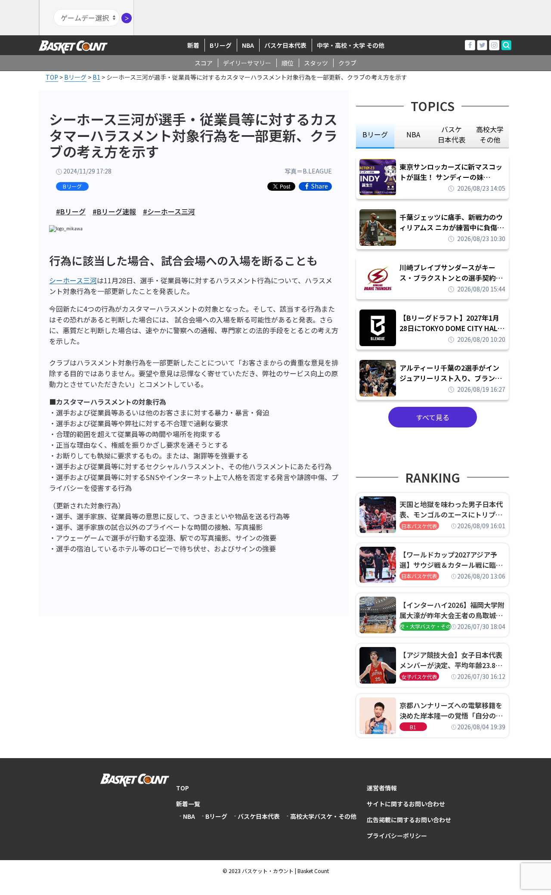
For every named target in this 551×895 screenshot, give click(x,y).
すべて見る (432, 417)
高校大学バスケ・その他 (323, 816)
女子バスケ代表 (419, 676)
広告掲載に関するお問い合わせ (409, 819)
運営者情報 (382, 788)
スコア (204, 63)
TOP (182, 788)
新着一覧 (188, 803)
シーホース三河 (73, 280)
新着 (193, 45)
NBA (248, 45)
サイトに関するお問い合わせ (406, 803)
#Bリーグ (71, 211)
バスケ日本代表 (285, 45)
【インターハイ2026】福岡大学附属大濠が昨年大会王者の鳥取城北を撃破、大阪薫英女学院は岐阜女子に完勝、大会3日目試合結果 (452, 610)
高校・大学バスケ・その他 (425, 626)
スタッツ (316, 63)
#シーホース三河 (169, 211)
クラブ (347, 63)
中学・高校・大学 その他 (350, 45)
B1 (413, 727)
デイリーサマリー (247, 63)
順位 (288, 63)
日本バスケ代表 (419, 526)
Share (319, 186)
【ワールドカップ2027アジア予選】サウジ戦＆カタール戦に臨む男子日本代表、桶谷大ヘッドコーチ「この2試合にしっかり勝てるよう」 (451, 559)
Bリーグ (221, 45)
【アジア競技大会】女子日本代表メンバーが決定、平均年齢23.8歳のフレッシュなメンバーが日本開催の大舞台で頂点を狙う (451, 660)
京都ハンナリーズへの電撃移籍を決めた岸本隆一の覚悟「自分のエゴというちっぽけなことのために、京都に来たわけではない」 (451, 710)
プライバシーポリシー (397, 835)
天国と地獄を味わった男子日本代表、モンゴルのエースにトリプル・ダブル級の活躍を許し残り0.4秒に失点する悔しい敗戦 (452, 509)
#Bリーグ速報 (114, 211)
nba (413, 134)
